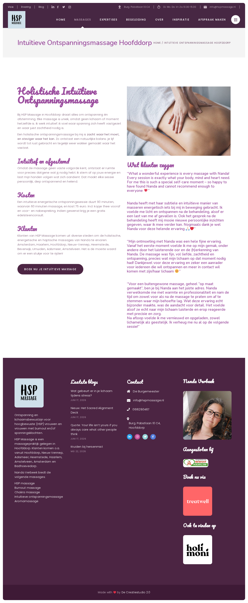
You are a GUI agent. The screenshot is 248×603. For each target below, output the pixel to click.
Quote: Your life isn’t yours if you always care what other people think (94, 429)
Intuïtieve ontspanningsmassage (39, 497)
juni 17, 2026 (78, 400)
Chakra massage (27, 492)
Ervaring (26, 7)
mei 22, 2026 (78, 451)
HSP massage (25, 483)
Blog (41, 7)
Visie (11, 7)
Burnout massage (28, 488)
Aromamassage (27, 501)
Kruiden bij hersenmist (87, 447)
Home (157, 42)
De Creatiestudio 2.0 (135, 592)
